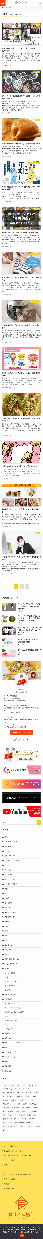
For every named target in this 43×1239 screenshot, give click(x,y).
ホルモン (27, 1096)
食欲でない (8, 945)
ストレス (7, 870)
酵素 (4, 1115)
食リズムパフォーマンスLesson (30, 1126)
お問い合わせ (9, 1188)
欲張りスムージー (10, 977)
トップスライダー (10, 1052)
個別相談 (13, 1100)
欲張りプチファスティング (13, 981)
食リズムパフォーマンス (10, 1126)
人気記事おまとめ (10, 964)
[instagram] (19, 739)
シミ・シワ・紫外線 (11, 861)
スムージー (26, 1089)
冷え (6, 893)
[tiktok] (23, 739)
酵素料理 (7, 1066)
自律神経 (34, 1111)
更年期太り (33, 1104)
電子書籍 (7, 1184)
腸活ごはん (25, 1111)
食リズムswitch (7, 1122)
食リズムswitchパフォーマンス (24, 1122)
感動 (19, 1104)
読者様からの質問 (10, 994)
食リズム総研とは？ (11, 1146)
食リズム (7, 1038)
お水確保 (7, 846)
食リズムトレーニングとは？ (14, 1151)
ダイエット (8, 875)
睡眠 (6, 1061)
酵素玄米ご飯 (31, 1115)
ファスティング (10, 1057)
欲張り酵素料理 (10, 986)
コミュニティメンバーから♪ (13, 1008)
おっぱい (7, 851)
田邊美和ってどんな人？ (21, 732)
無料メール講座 (9, 1179)
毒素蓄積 (7, 907)
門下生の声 (8, 1029)
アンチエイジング (10, 842)
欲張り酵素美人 (27, 1107)
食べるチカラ (15, 1119)
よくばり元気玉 (10, 973)
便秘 (6, 889)
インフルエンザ (7, 1089)
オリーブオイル (10, 856)
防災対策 (7, 950)
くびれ (5, 1085)
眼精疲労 (7, 921)
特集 (6, 1047)
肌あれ (6, 926)
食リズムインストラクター (14, 1043)
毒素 (35, 1107)
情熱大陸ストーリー (11, 1033)
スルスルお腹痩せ (8, 1093)
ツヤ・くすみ (9, 879)
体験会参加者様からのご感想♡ (14, 1012)
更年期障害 (8, 903)
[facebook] (15, 739)
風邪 (6, 936)
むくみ (6, 865)
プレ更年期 (18, 1096)
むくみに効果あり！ (11, 1003)
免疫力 (21, 1100)
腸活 (6, 837)
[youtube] (27, 739)
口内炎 (6, 898)
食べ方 (6, 940)
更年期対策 (6, 1107)
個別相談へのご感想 (11, 1020)
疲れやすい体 (9, 917)
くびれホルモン (14, 1085)
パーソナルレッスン (32, 1093)
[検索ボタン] (40, 3)
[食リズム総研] (21, 3)
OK (22, 1235)
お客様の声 (8, 999)
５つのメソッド (10, 968)
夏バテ (34, 1100)
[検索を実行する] (39, 822)
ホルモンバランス (10, 884)
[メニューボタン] (3, 3)
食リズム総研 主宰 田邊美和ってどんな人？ (19, 1174)
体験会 (6, 954)
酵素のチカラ (12, 1115)
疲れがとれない (10, 912)
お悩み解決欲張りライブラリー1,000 (17, 1155)
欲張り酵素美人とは (11, 959)
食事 (4, 1130)
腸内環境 (11, 1111)
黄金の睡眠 (8, 990)
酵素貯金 (7, 1071)
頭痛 (6, 931)
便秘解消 (5, 1100)
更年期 (25, 1104)
